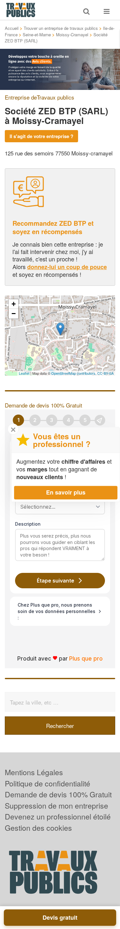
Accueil (12, 28)
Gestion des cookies (38, 827)
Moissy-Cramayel (72, 34)
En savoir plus (65, 492)
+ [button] (14, 304)
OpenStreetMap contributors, (74, 373)
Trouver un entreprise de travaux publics (61, 28)
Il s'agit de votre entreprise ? (41, 136)
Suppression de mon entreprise (56, 805)
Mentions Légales (34, 772)
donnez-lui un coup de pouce (67, 267)
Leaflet (24, 373)
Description (28, 524)
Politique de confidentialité (47, 783)
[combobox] (57, 506)
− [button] (14, 314)
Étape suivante (55, 580)
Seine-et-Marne (37, 34)
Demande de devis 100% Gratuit (58, 794)
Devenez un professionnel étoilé (58, 816)
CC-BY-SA (105, 373)
